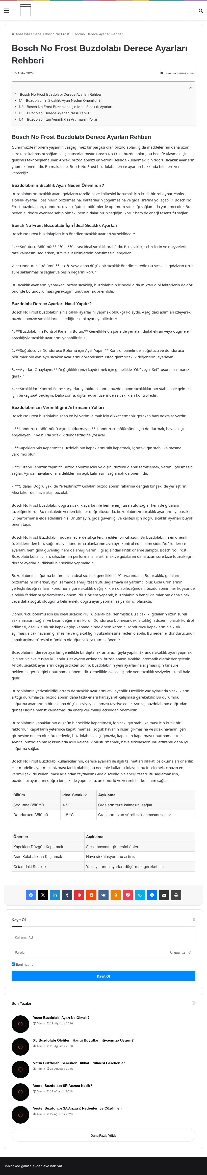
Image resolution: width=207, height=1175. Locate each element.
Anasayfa (22, 34)
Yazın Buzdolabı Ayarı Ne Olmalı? (61, 1018)
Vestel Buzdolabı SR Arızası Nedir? (62, 1086)
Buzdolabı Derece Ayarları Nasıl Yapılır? (59, 113)
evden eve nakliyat (47, 1166)
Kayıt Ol (103, 976)
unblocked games (18, 1166)
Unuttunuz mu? (181, 952)
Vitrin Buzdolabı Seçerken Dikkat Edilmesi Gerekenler (79, 1063)
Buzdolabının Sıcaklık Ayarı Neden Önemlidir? (63, 100)
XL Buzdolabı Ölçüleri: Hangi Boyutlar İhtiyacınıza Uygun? (83, 1040)
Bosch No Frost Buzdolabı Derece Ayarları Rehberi (61, 94)
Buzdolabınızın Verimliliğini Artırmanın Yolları (62, 119)
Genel (37, 34)
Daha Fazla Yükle (104, 1135)
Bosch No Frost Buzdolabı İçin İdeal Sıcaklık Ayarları (69, 107)
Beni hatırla (24, 964)
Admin (41, 1023)
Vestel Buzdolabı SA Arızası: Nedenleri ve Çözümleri (77, 1108)
